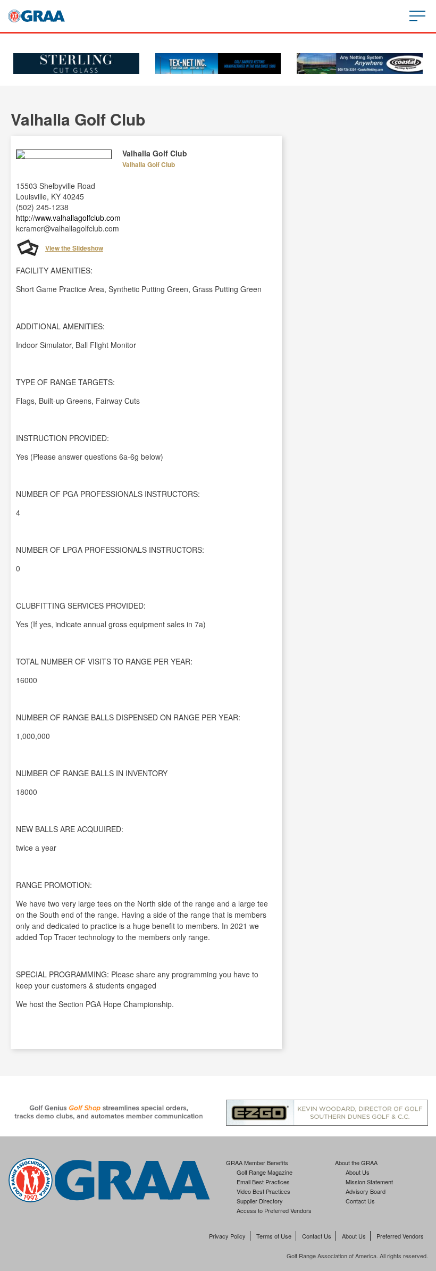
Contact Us (360, 1201)
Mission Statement (369, 1181)
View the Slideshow (74, 248)
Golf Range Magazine (264, 1172)
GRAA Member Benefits (257, 1162)
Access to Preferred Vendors (274, 1210)
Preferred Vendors (400, 1236)
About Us (358, 1172)
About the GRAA (356, 1162)
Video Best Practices (263, 1191)
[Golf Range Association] (36, 16)
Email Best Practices (263, 1181)
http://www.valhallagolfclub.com (68, 217)
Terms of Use (273, 1236)
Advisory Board (365, 1191)
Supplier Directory (260, 1201)
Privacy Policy (227, 1236)
